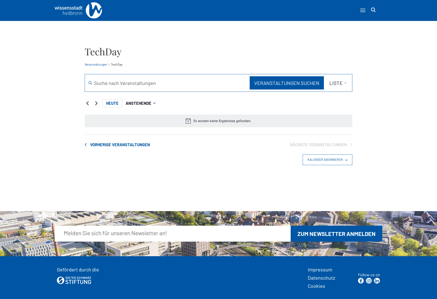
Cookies (316, 286)
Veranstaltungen (96, 64)
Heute (112, 103)
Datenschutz (321, 278)
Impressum (320, 269)
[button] (362, 10)
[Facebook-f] (361, 281)
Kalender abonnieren (325, 159)
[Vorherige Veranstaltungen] (87, 103)
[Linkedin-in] (377, 281)
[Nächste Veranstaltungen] (96, 103)
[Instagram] (369, 281)
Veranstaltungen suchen (286, 83)
